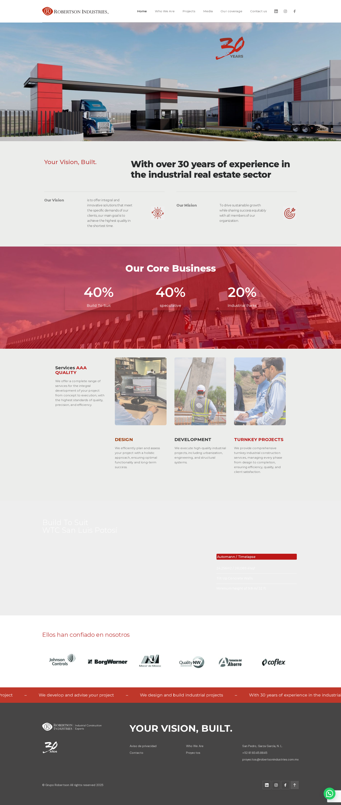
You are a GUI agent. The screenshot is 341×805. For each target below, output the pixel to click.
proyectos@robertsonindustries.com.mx (270, 760)
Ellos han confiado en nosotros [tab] (86, 634)
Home (142, 11)
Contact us (258, 11)
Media (208, 11)
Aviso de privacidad (143, 746)
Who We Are (165, 11)
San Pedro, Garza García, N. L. (262, 746)
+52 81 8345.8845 (254, 753)
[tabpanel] (170, 660)
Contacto (136, 753)
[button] (329, 793)
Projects (189, 11)
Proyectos (193, 753)
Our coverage (231, 11)
